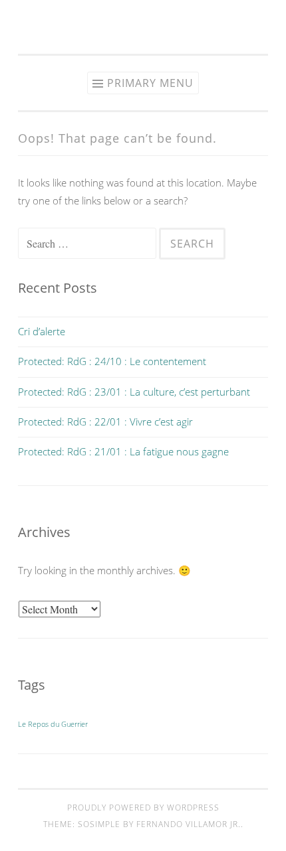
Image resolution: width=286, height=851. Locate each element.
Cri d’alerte (41, 331)
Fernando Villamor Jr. (188, 824)
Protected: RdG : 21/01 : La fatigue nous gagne (123, 451)
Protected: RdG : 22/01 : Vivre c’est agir (105, 421)
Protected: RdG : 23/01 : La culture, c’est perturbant (134, 391)
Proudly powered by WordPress (143, 807)
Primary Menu (150, 83)
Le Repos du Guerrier (53, 724)
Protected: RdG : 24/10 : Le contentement (112, 361)
